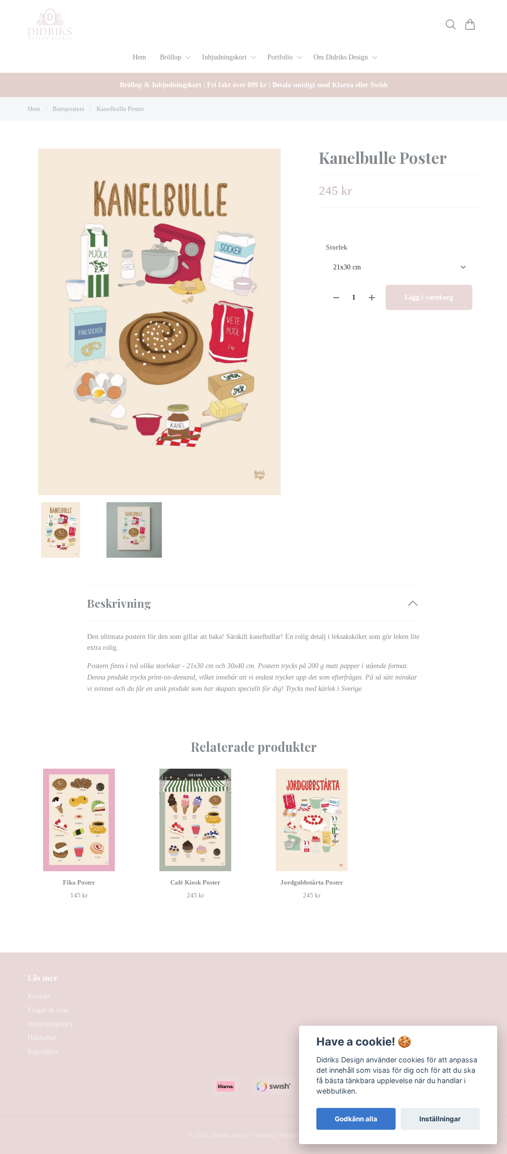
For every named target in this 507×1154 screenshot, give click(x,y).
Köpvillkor (43, 1051)
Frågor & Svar (48, 1010)
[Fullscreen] (159, 322)
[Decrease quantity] (336, 297)
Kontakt (39, 996)
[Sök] (450, 24)
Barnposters (68, 108)
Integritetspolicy (50, 1024)
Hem (34, 108)
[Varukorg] (470, 24)
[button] (275, 325)
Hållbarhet (42, 1038)
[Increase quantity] (372, 297)
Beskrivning (119, 603)
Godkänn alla (356, 1119)
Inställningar (440, 1119)
